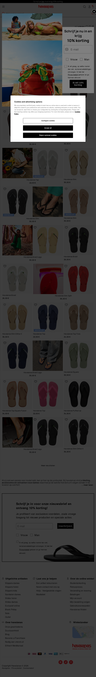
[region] (48, 119)
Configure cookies (48, 121)
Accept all (48, 128)
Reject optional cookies (47, 135)
